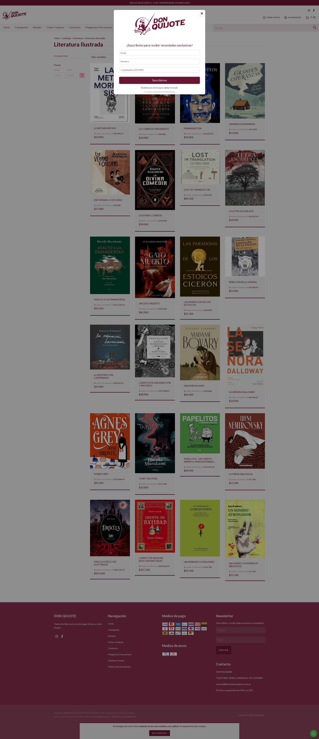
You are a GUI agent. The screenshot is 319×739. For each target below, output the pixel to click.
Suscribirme (159, 80)
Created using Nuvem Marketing (159, 91)
